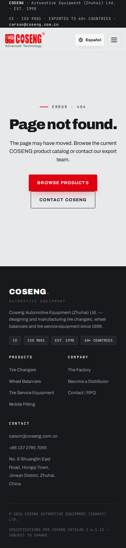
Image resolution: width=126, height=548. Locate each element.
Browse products (63, 182)
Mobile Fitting (22, 404)
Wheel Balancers (25, 381)
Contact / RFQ (82, 392)
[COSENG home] (26, 40)
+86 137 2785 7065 (28, 447)
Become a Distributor (88, 381)
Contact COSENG (63, 199)
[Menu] (114, 40)
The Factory (79, 369)
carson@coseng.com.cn (34, 24)
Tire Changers (22, 369)
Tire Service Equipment (31, 392)
